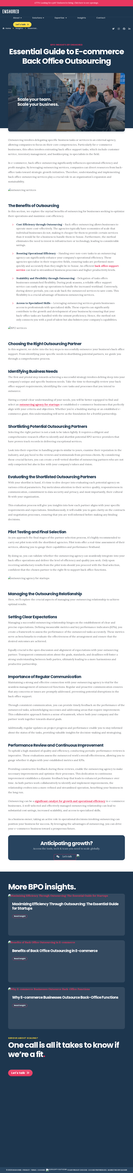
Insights (81, 18)
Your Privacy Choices (77, 1170)
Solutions (37, 18)
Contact (100, 18)
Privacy (26, 1170)
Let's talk (21, 25)
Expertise (60, 18)
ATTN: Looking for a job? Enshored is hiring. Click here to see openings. (66, 3)
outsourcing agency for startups (39, 404)
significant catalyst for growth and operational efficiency (70, 801)
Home (8, 28)
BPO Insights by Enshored (66, 45)
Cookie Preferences (97, 1170)
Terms (33, 1170)
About (16, 18)
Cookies (41, 1170)
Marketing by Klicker (117, 1170)
